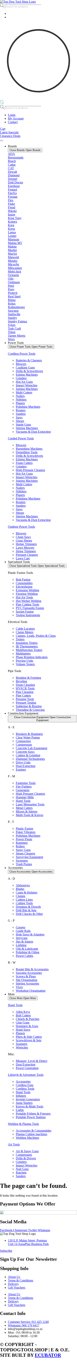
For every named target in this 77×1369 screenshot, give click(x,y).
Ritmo (12, 300)
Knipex (12, 221)
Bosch (12, 161)
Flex (10, 200)
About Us (14, 1277)
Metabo (12, 260)
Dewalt (12, 171)
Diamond (14, 175)
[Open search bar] (2, 103)
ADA (11, 154)
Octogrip (13, 275)
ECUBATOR (48, 1355)
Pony (11, 289)
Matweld (13, 257)
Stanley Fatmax (17, 321)
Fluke (11, 203)
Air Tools (14, 1144)
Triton (11, 332)
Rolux (12, 303)
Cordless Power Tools (21, 353)
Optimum (14, 282)
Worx (11, 339)
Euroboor (14, 186)
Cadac (12, 164)
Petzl (11, 285)
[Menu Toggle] (1, 140)
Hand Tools (15, 1005)
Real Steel (14, 296)
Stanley (12, 317)
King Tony (15, 218)
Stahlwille (14, 314)
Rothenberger (16, 307)
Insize (11, 214)
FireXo (12, 193)
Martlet (12, 250)
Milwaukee (15, 268)
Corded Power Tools (21, 438)
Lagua (12, 232)
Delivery (13, 1284)
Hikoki (12, 211)
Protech (12, 293)
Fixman (12, 196)
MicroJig (13, 264)
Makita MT (15, 243)
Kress (11, 228)
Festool (12, 189)
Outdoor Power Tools (21, 526)
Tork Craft (14, 328)
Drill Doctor (15, 182)
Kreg (11, 225)
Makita (12, 246)
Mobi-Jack (14, 271)
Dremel (12, 179)
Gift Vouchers (16, 1287)
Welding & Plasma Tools (23, 1124)
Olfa (10, 278)
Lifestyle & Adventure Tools (25, 1074)
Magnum (13, 239)
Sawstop (13, 310)
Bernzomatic (16, 157)
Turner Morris (16, 335)
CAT (11, 168)
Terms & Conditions (20, 1280)
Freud (11, 207)
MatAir (12, 253)
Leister (12, 236)
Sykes (11, 325)
